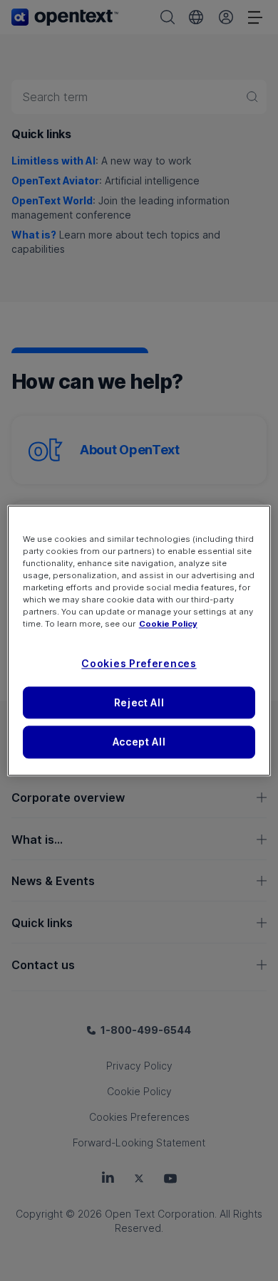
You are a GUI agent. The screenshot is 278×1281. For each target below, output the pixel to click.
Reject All (139, 702)
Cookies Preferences (138, 663)
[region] (139, 640)
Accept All (139, 742)
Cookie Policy (168, 624)
